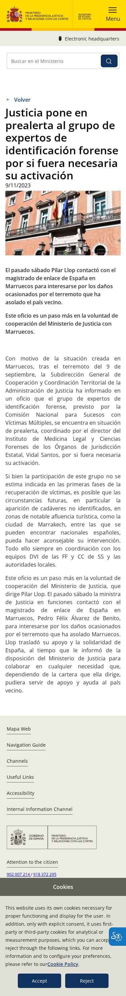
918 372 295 (44, 874)
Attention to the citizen (32, 862)
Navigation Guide (26, 745)
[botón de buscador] (109, 61)
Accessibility (20, 793)
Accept (39, 981)
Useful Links (20, 777)
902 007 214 (19, 874)
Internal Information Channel (40, 809)
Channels (17, 761)
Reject (87, 981)
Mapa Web (19, 729)
